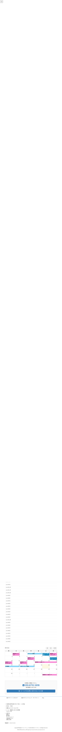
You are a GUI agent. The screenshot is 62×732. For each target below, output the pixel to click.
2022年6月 (8, 641)
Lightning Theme (31, 729)
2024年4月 (8, 609)
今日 (55, 648)
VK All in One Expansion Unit (40, 729)
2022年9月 (8, 636)
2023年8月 (8, 625)
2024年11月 (8, 590)
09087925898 (12, 723)
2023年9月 (8, 622)
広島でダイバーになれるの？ (12, 697)
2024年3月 (8, 611)
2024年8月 (8, 598)
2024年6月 (8, 603)
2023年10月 (8, 619)
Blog (43, 697)
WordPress (24, 729)
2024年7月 (8, 600)
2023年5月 (8, 633)
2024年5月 (8, 606)
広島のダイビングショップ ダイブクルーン (30, 697)
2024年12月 (8, 587)
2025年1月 (8, 584)
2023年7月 (8, 628)
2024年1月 (8, 617)
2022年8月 (8, 638)
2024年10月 (8, 592)
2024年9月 (8, 595)
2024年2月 (8, 614)
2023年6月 (8, 630)
